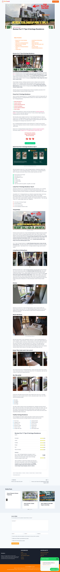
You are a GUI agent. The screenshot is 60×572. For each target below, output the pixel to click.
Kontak (48, 1)
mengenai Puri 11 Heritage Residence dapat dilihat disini (31, 130)
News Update (18, 27)
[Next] (53, 500)
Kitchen (33, 41)
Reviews (14, 27)
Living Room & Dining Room (37, 40)
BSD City (42, 555)
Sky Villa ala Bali (35, 46)
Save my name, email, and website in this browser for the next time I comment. (25, 536)
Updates (44, 1)
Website (38, 533)
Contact (22, 557)
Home (22, 552)
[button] (57, 559)
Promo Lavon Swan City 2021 (16, 481)
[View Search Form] (51, 1)
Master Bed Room (35, 42)
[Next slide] (46, 259)
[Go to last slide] (13, 259)
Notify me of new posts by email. (18, 540)
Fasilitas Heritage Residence (37, 47)
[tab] (29, 509)
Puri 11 (14, 74)
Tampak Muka (18, 49)
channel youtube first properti (38, 128)
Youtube (22, 558)
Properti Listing (24, 553)
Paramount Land (44, 553)
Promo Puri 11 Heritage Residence (21, 42)
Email (26, 533)
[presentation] (30, 496)
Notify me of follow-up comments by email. (20, 538)
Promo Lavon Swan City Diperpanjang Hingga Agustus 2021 (40, 481)
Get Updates (55, 1)
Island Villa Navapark (44, 552)
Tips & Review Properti (25, 555)
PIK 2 (41, 557)
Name (13, 533)
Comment (14, 520)
